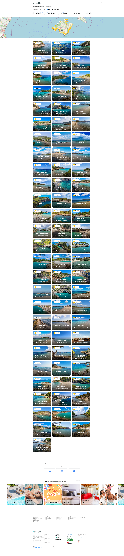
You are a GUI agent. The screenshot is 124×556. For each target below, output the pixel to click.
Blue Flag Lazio (58, 519)
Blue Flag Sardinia (47, 516)
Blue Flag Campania (71, 518)
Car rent (74, 473)
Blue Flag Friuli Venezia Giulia (72, 516)
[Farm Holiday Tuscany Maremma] (70, 541)
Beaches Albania (47, 541)
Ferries (49, 473)
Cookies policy (40, 547)
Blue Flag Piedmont (48, 518)
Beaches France (47, 535)
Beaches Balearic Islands (42, 6)
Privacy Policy (35, 547)
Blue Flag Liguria (58, 518)
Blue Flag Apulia (47, 517)
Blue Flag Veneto (36, 517)
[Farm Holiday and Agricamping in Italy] (72, 537)
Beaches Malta (47, 538)
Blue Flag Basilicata (82, 516)
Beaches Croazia (47, 537)
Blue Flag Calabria (70, 519)
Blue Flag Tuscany (36, 520)
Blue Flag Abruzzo (82, 517)
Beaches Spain (35, 6)
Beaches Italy (46, 534)
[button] (67, 21)
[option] (39, 13)
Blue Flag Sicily (35, 521)
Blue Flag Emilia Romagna (72, 517)
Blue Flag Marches (59, 516)
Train (62, 473)
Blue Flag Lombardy (59, 517)
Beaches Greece (47, 542)
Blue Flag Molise (47, 519)
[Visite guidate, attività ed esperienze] (70, 543)
